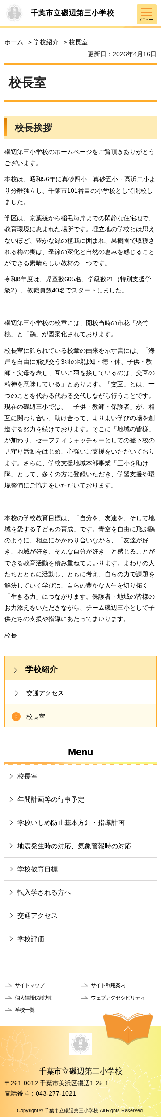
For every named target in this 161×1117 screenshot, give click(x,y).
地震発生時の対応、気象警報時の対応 (74, 846)
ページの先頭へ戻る (128, 1029)
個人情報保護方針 (34, 998)
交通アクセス (45, 692)
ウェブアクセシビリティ (118, 998)
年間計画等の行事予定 (51, 799)
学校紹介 (46, 42)
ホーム (13, 42)
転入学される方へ (44, 892)
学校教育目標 (37, 869)
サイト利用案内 (108, 985)
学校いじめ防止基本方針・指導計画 (71, 822)
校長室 (35, 716)
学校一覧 (24, 1010)
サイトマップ (29, 985)
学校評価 (30, 938)
